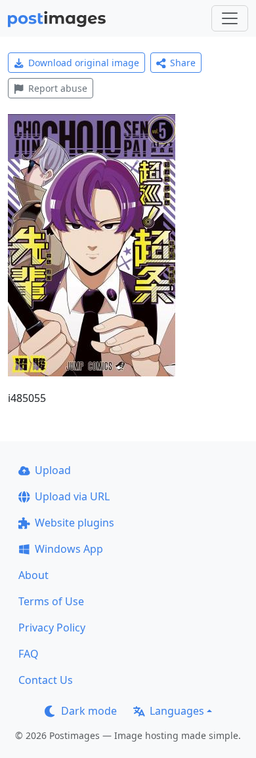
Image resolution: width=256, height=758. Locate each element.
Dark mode (89, 711)
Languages (177, 711)
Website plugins (74, 522)
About (33, 575)
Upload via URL (72, 496)
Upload (53, 470)
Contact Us (45, 680)
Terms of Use (51, 601)
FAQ (28, 654)
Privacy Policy (51, 627)
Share (183, 62)
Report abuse (57, 88)
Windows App (69, 549)
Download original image (83, 62)
